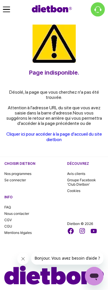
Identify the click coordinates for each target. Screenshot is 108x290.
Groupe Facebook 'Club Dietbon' (81, 182)
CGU (8, 226)
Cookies (73, 191)
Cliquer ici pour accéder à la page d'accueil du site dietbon (54, 136)
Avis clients (76, 173)
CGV (8, 220)
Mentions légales (18, 232)
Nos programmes (17, 173)
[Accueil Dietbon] (52, 8)
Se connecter (15, 180)
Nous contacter (16, 213)
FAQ (7, 207)
